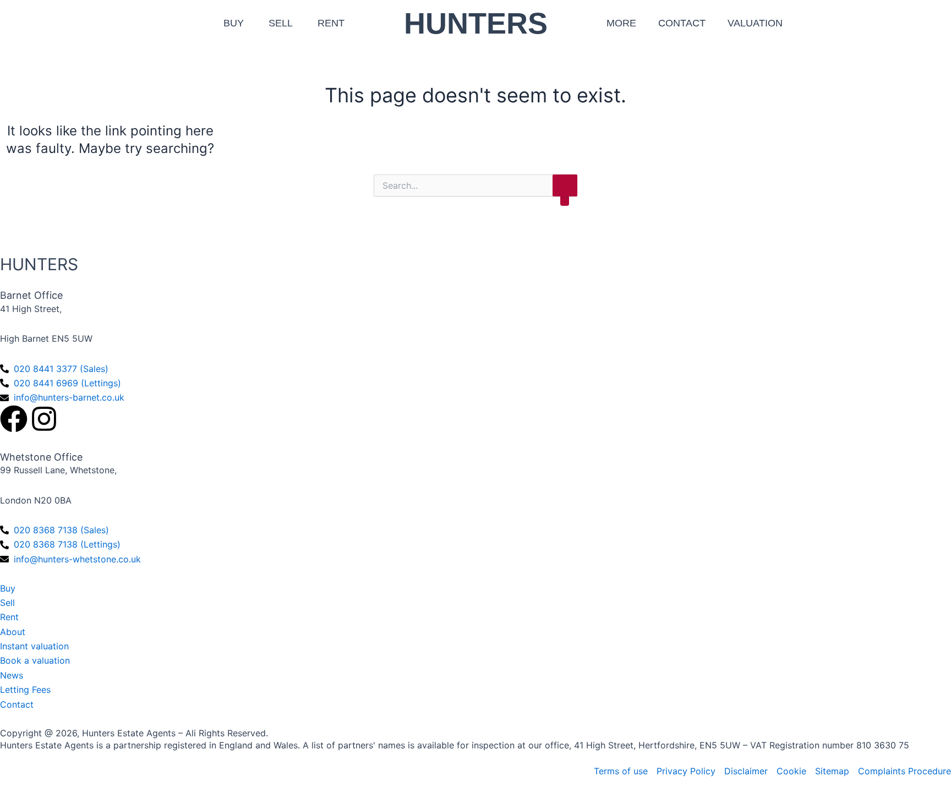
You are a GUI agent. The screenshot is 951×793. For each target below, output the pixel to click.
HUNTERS (476, 23)
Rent (331, 23)
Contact (682, 23)
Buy (233, 23)
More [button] (621, 23)
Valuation (755, 23)
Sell (281, 23)
